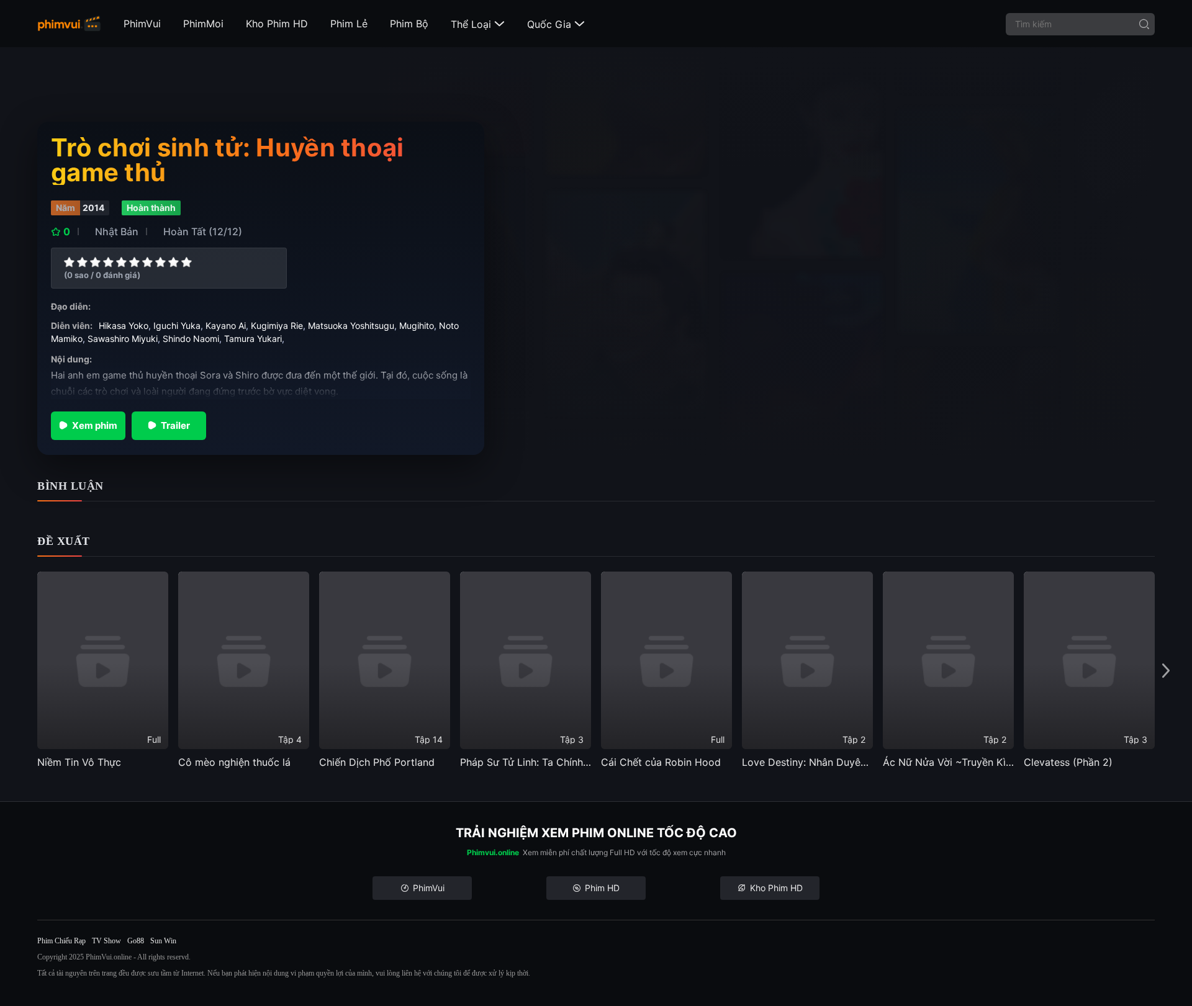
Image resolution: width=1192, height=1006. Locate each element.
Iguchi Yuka (177, 325)
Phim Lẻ (349, 23)
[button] (1166, 670)
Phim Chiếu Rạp (61, 940)
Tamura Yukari (253, 338)
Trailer (175, 425)
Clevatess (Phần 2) (1068, 762)
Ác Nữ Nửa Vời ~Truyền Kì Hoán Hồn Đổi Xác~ (948, 762)
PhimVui (142, 23)
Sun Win (163, 940)
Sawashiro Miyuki (123, 338)
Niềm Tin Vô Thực (79, 762)
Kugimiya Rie (277, 325)
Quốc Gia (556, 24)
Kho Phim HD (277, 23)
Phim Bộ (409, 23)
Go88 (135, 940)
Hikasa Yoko (123, 325)
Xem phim (94, 425)
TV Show (106, 940)
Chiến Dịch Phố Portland (377, 762)
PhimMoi (203, 23)
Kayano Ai (225, 325)
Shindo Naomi (191, 338)
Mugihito (416, 325)
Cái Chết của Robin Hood (661, 762)
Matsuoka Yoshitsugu (351, 325)
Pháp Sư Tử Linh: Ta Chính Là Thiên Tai (525, 762)
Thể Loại (478, 24)
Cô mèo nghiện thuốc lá (234, 762)
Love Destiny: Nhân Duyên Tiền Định (807, 762)
